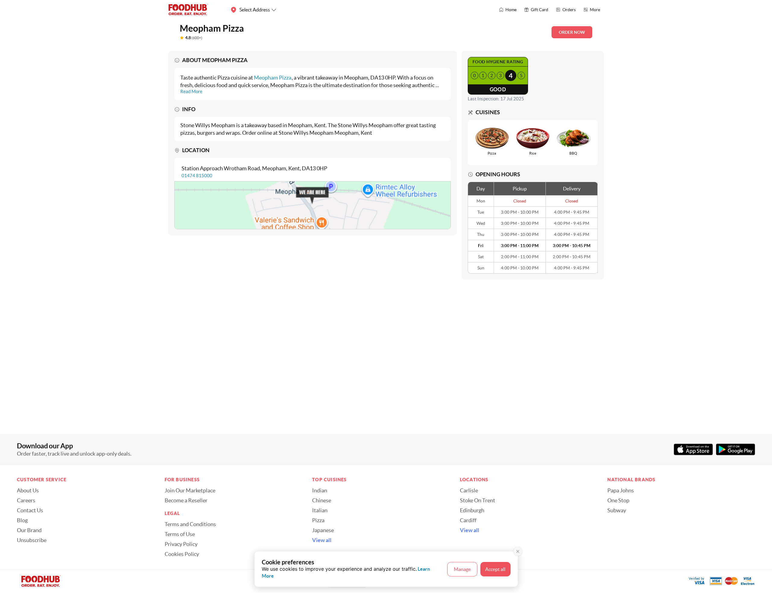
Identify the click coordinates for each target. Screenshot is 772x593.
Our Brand (29, 530)
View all (321, 540)
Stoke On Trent (477, 500)
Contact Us (30, 510)
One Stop (618, 500)
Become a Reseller (186, 500)
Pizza (318, 520)
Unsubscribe (31, 540)
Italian (319, 510)
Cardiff (468, 520)
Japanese (323, 530)
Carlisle (469, 491)
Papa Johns (620, 491)
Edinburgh (472, 510)
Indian (319, 491)
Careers (26, 500)
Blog (22, 520)
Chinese (321, 500)
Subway (616, 510)
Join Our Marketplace (190, 491)
